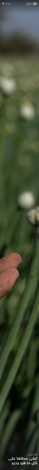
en (9, 3)
